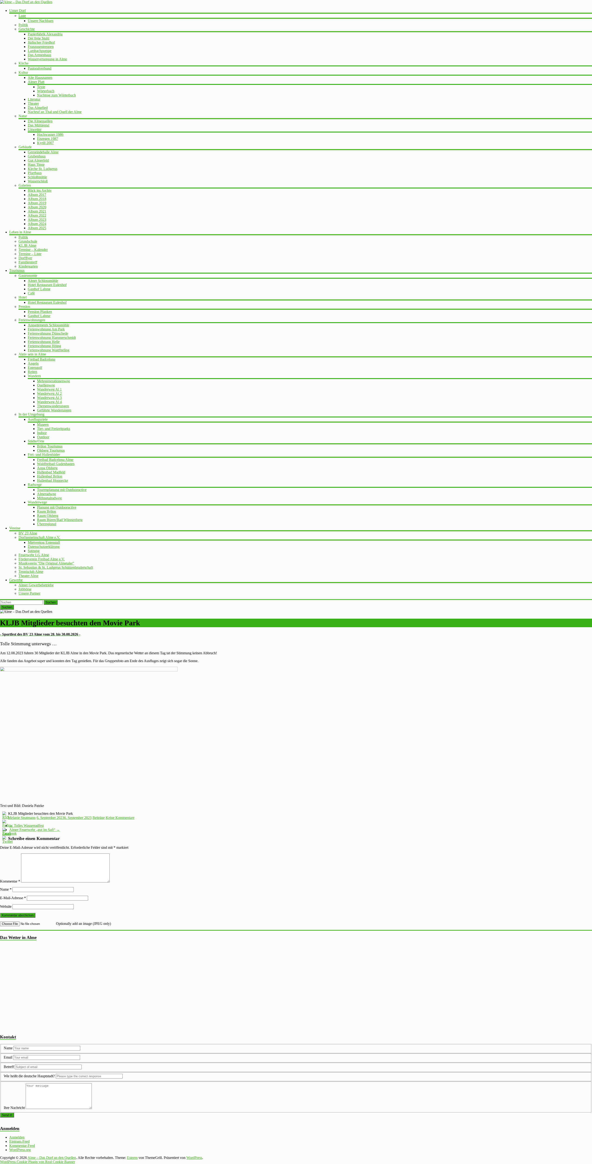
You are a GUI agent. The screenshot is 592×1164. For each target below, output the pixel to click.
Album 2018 (37, 199)
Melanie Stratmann (22, 818)
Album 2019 (37, 203)
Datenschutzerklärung (44, 547)
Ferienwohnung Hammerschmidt (52, 338)
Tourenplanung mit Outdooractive (61, 490)
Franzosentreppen (41, 47)
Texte (41, 87)
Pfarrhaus (35, 173)
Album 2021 (37, 211)
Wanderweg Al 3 (49, 398)
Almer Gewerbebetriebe (36, 585)
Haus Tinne (36, 165)
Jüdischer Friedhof (41, 42)
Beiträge (98, 818)
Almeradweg (46, 494)
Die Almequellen (40, 121)
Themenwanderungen (53, 406)
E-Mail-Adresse (13, 898)
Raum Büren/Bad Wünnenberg (60, 520)
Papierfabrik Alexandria (45, 34)
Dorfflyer (25, 258)
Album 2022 (37, 215)
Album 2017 (37, 195)
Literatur (34, 99)
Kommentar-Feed (22, 1146)
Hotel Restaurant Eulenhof (47, 285)
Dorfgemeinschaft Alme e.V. (39, 537)
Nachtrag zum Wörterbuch (56, 95)
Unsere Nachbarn (40, 21)
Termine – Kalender (33, 250)
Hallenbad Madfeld (51, 472)
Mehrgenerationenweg (53, 381)
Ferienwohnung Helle (44, 342)
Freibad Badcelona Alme (55, 460)
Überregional (46, 524)
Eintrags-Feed (19, 1141)
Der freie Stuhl (38, 38)
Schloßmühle (37, 177)
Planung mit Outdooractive (56, 507)
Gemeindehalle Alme (43, 152)
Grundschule (27, 241)
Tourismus (17, 270)
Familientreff (27, 262)
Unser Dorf (17, 10)
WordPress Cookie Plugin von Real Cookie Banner (37, 1162)
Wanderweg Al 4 (49, 402)
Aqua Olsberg (47, 468)
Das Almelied (38, 108)
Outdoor (43, 437)
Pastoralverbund (39, 68)
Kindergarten (28, 266)
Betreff (9, 1067)
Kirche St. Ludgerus (42, 169)
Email (8, 1057)
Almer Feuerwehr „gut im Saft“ (34, 830)
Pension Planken (40, 312)
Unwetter (34, 129)
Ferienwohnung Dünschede (48, 333)
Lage (22, 16)
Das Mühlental (38, 125)
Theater (33, 103)
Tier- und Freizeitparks (53, 429)
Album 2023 (37, 220)
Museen (43, 424)
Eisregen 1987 (47, 139)
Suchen (51, 602)
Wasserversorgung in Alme (47, 59)
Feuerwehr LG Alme (33, 555)
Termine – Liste (29, 254)
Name (6, 889)
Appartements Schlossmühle (48, 325)
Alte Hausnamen (40, 78)
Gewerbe (16, 580)
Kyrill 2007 (45, 143)
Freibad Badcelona (41, 359)
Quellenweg (46, 385)
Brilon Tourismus (49, 446)
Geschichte (26, 29)
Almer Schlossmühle (43, 281)
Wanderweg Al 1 (49, 389)
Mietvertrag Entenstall (44, 542)
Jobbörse (24, 589)
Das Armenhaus (39, 55)
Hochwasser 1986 (50, 134)
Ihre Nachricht (14, 1108)
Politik (23, 25)
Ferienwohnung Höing (44, 346)
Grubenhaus (37, 156)
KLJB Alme (27, 245)
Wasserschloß (38, 181)
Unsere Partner (29, 593)
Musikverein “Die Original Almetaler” (46, 563)
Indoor (42, 433)
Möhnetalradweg (49, 498)
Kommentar (10, 881)
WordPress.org (20, 1150)
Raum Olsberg (47, 516)
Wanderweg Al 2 (49, 393)
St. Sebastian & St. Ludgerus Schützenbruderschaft (55, 567)
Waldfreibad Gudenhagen (55, 464)
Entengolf (35, 368)
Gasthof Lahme (39, 289)
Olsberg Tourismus (51, 450)
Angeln (33, 363)
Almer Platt (36, 82)
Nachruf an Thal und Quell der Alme (55, 112)
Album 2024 (37, 224)
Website (6, 906)
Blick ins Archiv (40, 190)
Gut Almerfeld (38, 160)
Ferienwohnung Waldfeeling (48, 350)
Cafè (31, 293)
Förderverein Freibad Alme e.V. (41, 559)
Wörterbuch (45, 91)
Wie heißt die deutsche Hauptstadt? (29, 1076)
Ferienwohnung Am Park (46, 329)
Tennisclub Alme (30, 572)
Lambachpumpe (39, 51)
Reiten (32, 372)
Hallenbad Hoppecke (52, 480)
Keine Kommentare (120, 818)
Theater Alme (28, 576)
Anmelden (17, 1137)
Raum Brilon (46, 511)
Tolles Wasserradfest (26, 825)
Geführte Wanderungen (54, 410)
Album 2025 (37, 228)
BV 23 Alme (27, 533)
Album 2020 (37, 207)
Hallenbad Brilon (49, 476)
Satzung (34, 551)
